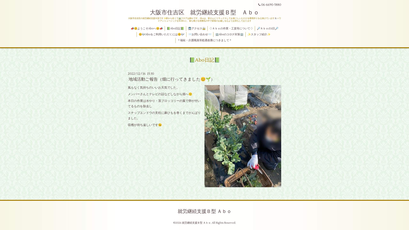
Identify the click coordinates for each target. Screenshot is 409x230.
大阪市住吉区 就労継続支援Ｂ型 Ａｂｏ (204, 12)
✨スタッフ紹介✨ (258, 34)
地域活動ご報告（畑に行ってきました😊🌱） (172, 79)
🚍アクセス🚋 (197, 28)
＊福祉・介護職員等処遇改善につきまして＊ (204, 40)
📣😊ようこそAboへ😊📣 (147, 28)
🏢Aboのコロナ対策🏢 (229, 34)
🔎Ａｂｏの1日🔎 (267, 28)
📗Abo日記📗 (175, 28)
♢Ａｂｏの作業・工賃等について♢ (231, 28)
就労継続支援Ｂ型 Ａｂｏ (205, 211)
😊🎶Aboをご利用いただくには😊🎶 (161, 34)
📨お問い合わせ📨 (199, 34)
